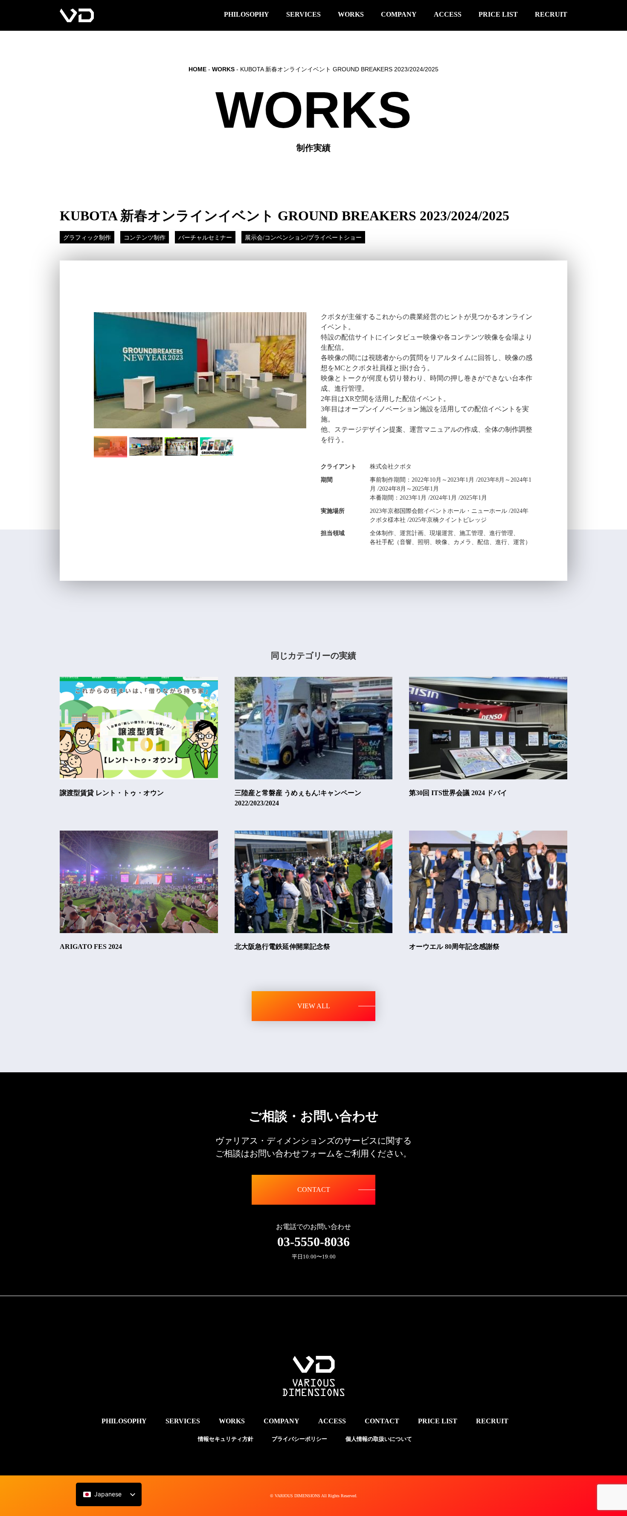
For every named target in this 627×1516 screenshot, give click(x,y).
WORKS (223, 69)
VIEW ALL (313, 1006)
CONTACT (313, 1189)
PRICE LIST (437, 1421)
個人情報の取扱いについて (378, 1439)
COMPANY (281, 1421)
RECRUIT (492, 1421)
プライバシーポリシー (299, 1439)
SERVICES (182, 1421)
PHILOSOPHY (124, 1421)
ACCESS (332, 1421)
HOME (197, 69)
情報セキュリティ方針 (225, 1439)
